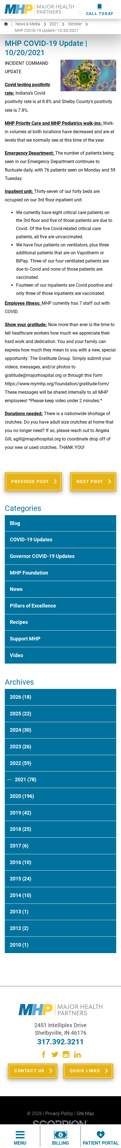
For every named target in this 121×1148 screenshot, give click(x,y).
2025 (20, 714)
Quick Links (85, 1070)
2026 (20, 697)
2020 (22, 796)
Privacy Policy (59, 1113)
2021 (54, 24)
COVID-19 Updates (31, 539)
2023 (20, 746)
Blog (15, 523)
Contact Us (29, 1070)
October (75, 24)
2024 (20, 730)
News (16, 589)
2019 (20, 813)
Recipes (19, 622)
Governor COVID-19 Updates (42, 556)
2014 (20, 895)
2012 (19, 928)
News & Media (27, 24)
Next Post (90, 481)
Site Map (85, 1113)
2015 (20, 879)
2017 (19, 846)
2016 (20, 862)
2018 (20, 829)
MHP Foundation (29, 573)
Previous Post (30, 481)
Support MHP (25, 639)
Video (16, 655)
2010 (19, 945)
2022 (20, 763)
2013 (19, 912)
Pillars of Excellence (33, 606)
